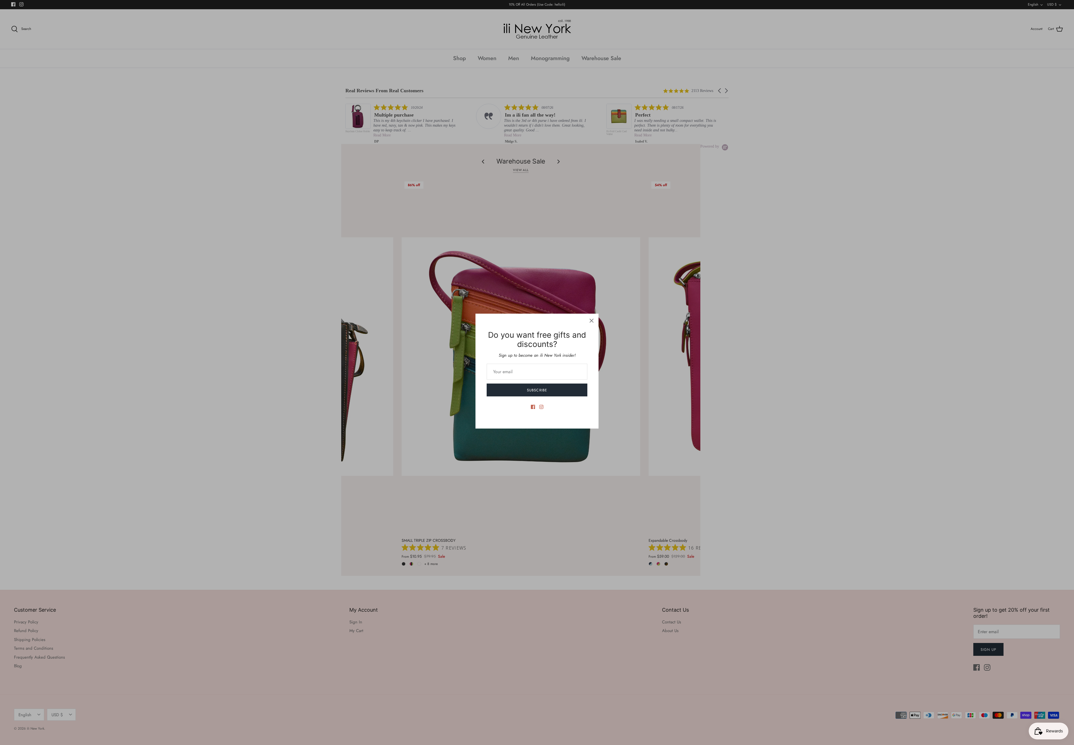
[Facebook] (533, 407)
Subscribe (537, 390)
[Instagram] (541, 407)
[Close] (591, 320)
